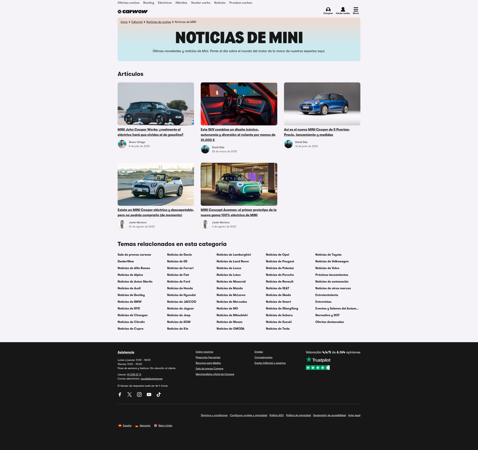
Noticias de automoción (332, 281)
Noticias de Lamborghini (234, 254)
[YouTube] (149, 395)
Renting (148, 2)
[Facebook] (120, 395)
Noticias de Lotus (229, 275)
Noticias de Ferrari (180, 268)
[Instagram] (139, 395)
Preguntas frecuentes (208, 357)
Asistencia (126, 352)
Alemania (145, 425)
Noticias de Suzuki (279, 322)
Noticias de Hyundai (181, 295)
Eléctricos (165, 2)
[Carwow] (133, 12)
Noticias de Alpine (130, 275)
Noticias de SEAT (277, 288)
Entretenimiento (326, 295)
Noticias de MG (227, 308)
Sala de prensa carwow (134, 254)
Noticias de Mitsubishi (232, 315)
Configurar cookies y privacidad (248, 415)
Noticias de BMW (130, 301)
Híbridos (181, 2)
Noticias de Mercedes (232, 301)
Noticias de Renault (279, 281)
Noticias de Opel (277, 254)
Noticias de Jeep (178, 315)
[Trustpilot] (333, 363)
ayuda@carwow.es (151, 378)
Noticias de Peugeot (280, 261)
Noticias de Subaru (279, 315)
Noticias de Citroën (131, 322)
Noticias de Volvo (327, 268)
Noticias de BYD (129, 308)
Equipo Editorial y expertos (270, 362)
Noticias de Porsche (280, 275)
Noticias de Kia (177, 328)
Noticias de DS (177, 261)
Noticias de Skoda (278, 295)
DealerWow (126, 261)
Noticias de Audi (129, 288)
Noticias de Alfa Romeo (134, 268)
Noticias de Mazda (230, 288)
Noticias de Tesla (278, 328)
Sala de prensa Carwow (209, 368)
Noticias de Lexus (229, 268)
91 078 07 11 (134, 374)
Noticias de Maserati (231, 281)
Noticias (220, 2)
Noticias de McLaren (231, 295)
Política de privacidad (298, 415)
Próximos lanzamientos (331, 275)
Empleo (258, 351)
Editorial (137, 22)
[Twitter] (130, 395)
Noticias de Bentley (131, 295)
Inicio (124, 22)
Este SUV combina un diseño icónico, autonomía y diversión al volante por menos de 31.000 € (238, 135)
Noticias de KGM (178, 322)
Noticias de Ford (178, 281)
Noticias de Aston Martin (135, 281)
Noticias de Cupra (130, 328)
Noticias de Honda (180, 288)
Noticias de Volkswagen (332, 261)
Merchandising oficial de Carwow (215, 374)
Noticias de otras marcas (333, 288)
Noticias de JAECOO (181, 301)
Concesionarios (263, 357)
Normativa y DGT (327, 315)
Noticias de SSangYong (282, 308)
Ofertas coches (128, 2)
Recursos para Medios (208, 362)
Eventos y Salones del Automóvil (337, 308)
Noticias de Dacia (179, 254)
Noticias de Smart (278, 301)
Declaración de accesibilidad (329, 415)
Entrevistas (323, 301)
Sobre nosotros (204, 351)
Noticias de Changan (133, 315)
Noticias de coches (158, 22)
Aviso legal (354, 415)
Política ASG (276, 415)
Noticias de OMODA (230, 328)
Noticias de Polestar (280, 268)
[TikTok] (158, 395)
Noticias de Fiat (178, 275)
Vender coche (200, 2)
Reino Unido (165, 425)
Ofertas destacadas (329, 322)
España (127, 425)
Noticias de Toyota (328, 254)
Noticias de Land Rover (233, 261)
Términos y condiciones (214, 415)
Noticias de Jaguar (180, 308)
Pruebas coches (240, 2)
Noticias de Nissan (230, 322)
